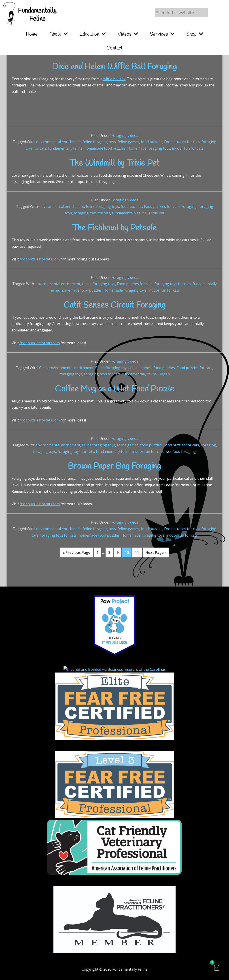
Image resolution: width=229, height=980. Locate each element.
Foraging (189, 206)
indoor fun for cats (188, 148)
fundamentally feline (65, 148)
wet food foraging (180, 451)
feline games (128, 141)
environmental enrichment (58, 141)
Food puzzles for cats (182, 141)
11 (138, 552)
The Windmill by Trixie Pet (114, 163)
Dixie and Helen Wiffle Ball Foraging (114, 66)
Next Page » (156, 554)
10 (128, 552)
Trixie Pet (156, 213)
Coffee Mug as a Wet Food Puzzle (114, 389)
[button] (216, 967)
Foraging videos (124, 135)
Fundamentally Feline (37, 14)
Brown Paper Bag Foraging (114, 466)
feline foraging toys (99, 141)
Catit (43, 367)
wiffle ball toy (114, 78)
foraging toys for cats (92, 213)
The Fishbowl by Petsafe (114, 228)
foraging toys (70, 374)
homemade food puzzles (104, 148)
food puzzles (151, 141)
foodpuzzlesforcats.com (40, 259)
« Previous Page (76, 554)
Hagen (164, 374)
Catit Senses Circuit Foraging (115, 305)
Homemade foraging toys (148, 148)
